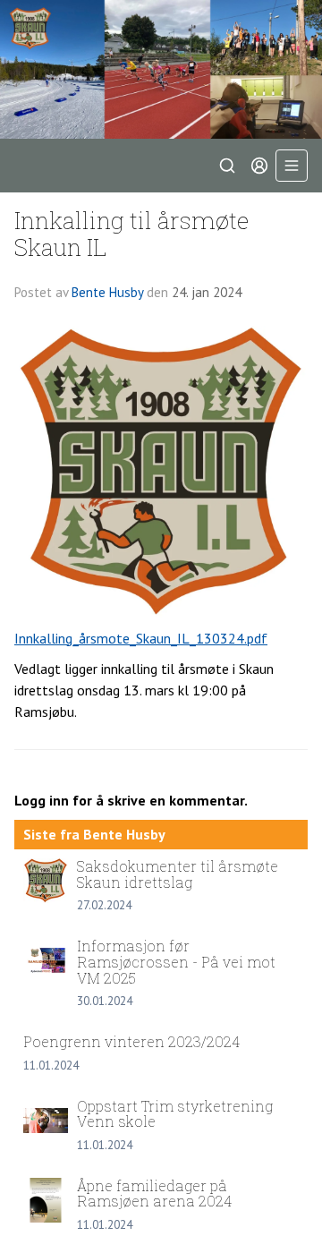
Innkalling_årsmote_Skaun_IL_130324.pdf (140, 638)
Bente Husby (107, 292)
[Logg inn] (259, 165)
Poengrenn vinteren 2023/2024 (131, 1041)
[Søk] (227, 165)
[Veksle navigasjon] (291, 165)
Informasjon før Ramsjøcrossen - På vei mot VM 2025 (176, 961)
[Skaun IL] (161, 69)
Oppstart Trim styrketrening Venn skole (175, 1113)
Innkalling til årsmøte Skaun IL (132, 232)
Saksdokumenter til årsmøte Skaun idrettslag (177, 874)
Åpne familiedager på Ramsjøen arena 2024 (154, 1193)
